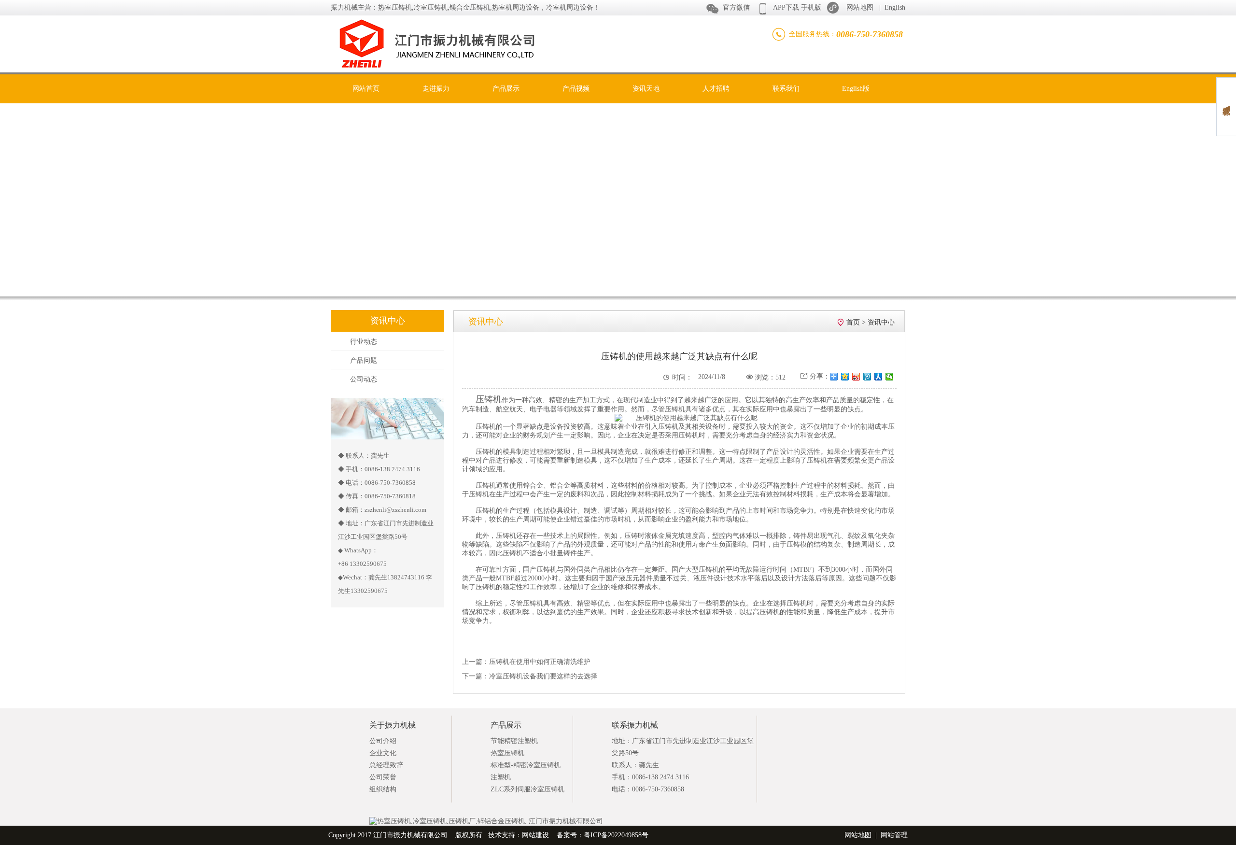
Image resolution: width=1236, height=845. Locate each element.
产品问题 (363, 360)
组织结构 (382, 789)
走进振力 (435, 88)
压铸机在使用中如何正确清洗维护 (539, 661)
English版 (856, 88)
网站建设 (535, 835)
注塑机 (501, 777)
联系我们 (786, 88)
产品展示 (506, 88)
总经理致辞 (386, 765)
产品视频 (576, 88)
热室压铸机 (507, 753)
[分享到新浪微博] (856, 376)
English (895, 7)
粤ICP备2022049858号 (616, 835)
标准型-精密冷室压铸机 (526, 765)
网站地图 (859, 7)
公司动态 (363, 379)
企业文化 (382, 753)
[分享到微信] (889, 376)
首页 (853, 322)
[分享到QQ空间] (845, 376)
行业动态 (363, 341)
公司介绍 (382, 741)
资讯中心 (881, 322)
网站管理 (894, 835)
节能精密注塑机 (514, 741)
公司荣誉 (382, 777)
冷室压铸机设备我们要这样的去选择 (543, 676)
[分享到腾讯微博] (867, 376)
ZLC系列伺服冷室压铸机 (527, 789)
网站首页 (365, 88)
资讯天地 (646, 88)
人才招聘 (716, 88)
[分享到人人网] (878, 376)
